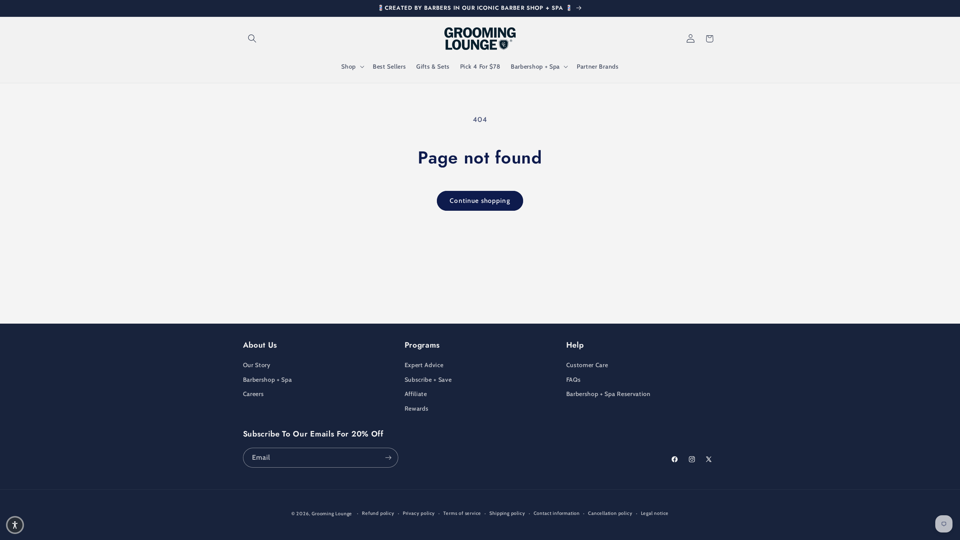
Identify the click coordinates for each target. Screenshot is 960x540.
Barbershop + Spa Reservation (608, 394)
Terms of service (462, 513)
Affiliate (416, 394)
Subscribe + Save (428, 379)
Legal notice (655, 513)
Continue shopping (480, 200)
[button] (252, 38)
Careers (253, 394)
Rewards (417, 408)
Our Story (256, 365)
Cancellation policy (610, 513)
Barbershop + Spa (267, 379)
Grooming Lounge (332, 513)
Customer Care (587, 365)
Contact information (557, 513)
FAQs (573, 379)
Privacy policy (419, 513)
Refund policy (378, 513)
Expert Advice (424, 365)
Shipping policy (507, 513)
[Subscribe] (388, 458)
